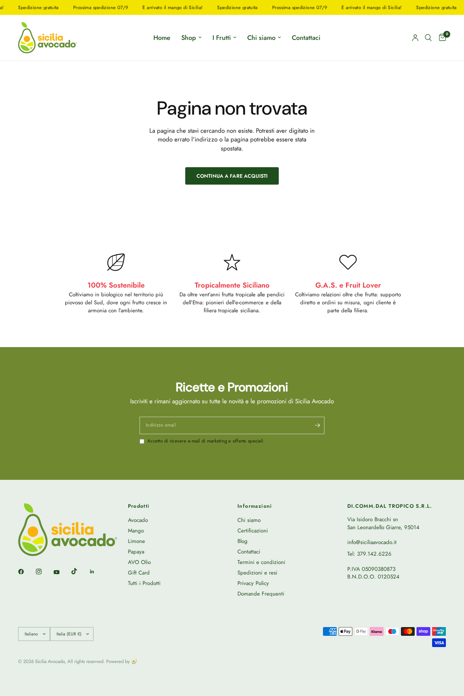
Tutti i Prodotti (144, 583)
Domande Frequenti (260, 594)
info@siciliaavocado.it (372, 542)
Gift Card (139, 573)
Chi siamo (261, 37)
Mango (136, 531)
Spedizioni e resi (257, 573)
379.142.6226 (374, 554)
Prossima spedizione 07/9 (93, 7)
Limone (136, 541)
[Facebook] (26, 572)
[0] (440, 38)
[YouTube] (62, 572)
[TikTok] (79, 571)
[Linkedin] (97, 572)
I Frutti (221, 37)
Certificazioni (252, 531)
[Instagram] (44, 572)
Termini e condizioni (261, 562)
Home (161, 37)
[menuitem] (162, 38)
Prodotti (139, 505)
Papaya (136, 552)
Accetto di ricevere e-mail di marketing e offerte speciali (205, 441)
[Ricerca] (428, 38)
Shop (188, 37)
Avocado (138, 520)
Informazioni (254, 505)
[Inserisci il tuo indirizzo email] (317, 425)
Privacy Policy (253, 583)
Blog (242, 541)
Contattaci (306, 37)
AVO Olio (139, 562)
